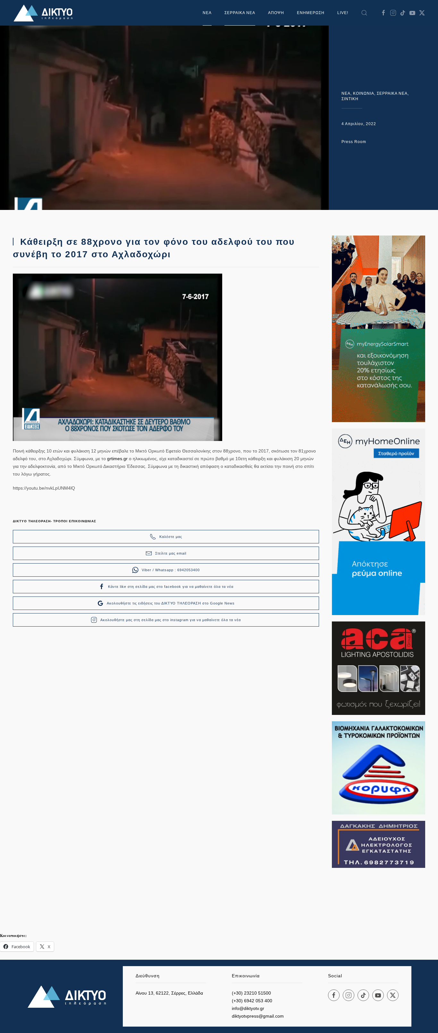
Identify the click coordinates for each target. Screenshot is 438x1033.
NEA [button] (207, 13)
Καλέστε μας (170, 537)
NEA (345, 93)
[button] (364, 13)
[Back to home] (45, 13)
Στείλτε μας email (170, 553)
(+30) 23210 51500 (251, 993)
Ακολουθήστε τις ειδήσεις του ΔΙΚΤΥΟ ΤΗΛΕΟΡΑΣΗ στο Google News (171, 603)
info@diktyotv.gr (248, 1008)
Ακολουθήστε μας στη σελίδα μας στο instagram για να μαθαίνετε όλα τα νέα (170, 620)
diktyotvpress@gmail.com (258, 1016)
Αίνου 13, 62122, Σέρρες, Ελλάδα (169, 993)
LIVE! (342, 13)
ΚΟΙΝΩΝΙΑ (363, 93)
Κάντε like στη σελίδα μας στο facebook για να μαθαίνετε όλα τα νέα (170, 587)
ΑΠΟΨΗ (276, 13)
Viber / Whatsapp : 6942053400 (171, 570)
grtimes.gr (117, 458)
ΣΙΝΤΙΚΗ (349, 99)
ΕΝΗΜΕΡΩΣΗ (310, 13)
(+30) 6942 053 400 (252, 1000)
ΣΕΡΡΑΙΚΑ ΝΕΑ (239, 13)
